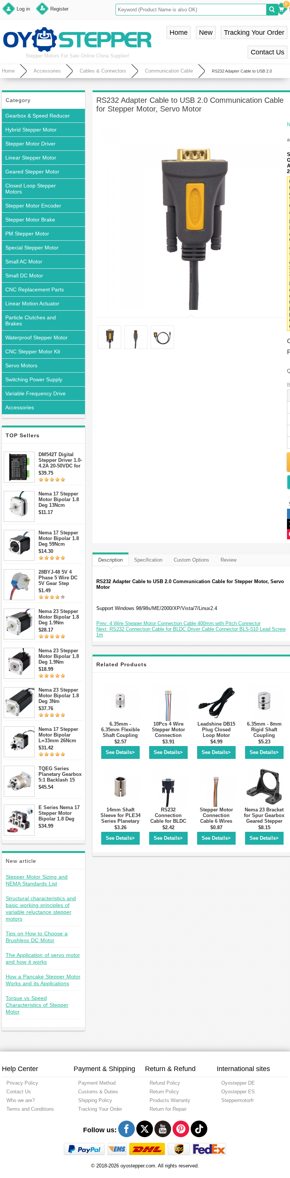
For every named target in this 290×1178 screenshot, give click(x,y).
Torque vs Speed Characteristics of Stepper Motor (37, 1005)
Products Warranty (170, 1100)
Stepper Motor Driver (30, 144)
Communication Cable (169, 71)
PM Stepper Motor (27, 234)
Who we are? (20, 1100)
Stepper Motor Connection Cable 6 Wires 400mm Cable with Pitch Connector (216, 824)
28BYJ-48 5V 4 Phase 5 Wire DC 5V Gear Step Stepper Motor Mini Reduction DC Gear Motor (60, 577)
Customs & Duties (98, 1091)
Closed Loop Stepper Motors (30, 189)
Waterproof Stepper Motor (36, 337)
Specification (148, 560)
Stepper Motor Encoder (33, 206)
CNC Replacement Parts (34, 289)
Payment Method (97, 1083)
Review (228, 560)
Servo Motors (21, 365)
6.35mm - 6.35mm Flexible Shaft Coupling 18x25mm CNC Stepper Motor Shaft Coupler (120, 738)
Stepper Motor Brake (30, 220)
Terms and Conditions (30, 1109)
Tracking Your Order (254, 32)
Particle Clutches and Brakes (30, 320)
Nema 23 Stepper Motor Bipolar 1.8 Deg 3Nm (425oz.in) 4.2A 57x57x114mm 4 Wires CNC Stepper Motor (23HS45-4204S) (61, 695)
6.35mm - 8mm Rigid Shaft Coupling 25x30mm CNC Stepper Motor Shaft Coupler (264, 738)
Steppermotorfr (237, 1100)
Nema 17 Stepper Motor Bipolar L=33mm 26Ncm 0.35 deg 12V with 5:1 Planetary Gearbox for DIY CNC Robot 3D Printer (59, 734)
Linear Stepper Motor (30, 158)
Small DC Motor (24, 275)
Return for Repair (168, 1109)
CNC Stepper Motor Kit (32, 351)
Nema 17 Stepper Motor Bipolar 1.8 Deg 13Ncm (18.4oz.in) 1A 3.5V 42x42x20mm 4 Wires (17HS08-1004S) (60, 499)
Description (110, 560)
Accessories (47, 71)
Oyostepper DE (238, 1083)
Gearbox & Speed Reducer (37, 116)
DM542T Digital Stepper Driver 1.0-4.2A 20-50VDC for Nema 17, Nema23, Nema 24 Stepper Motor (60, 460)
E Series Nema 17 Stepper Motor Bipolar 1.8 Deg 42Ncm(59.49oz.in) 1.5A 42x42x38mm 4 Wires (60, 813)
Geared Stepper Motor (32, 172)
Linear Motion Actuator (32, 303)
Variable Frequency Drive (35, 393)
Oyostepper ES (238, 1091)
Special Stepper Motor (32, 248)
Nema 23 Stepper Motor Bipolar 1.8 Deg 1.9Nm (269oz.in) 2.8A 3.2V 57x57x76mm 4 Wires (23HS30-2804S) (59, 616)
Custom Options (191, 560)
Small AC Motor (23, 262)
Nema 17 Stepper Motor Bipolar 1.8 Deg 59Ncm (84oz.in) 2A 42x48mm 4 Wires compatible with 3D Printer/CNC (59, 538)
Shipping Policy (95, 1100)
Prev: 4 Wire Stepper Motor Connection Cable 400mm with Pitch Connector (178, 623)
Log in (23, 9)
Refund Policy (165, 1083)
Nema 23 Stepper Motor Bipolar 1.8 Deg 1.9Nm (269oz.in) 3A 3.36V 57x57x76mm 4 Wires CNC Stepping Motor (61, 656)
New (206, 32)
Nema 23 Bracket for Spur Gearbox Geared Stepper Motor (264, 818)
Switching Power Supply (33, 379)
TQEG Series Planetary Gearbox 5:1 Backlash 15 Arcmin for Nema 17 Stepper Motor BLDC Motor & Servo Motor (60, 774)
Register (59, 9)
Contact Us (267, 52)
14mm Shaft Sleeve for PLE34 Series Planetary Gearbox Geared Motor (120, 821)
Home (179, 32)
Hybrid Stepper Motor (31, 130)
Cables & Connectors (103, 71)
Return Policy (164, 1091)
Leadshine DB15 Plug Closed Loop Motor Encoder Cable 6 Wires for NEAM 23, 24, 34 (216, 738)
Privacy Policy (22, 1083)
